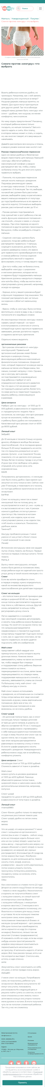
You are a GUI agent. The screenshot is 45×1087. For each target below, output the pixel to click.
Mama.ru (5, 19)
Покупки (34, 19)
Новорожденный (20, 19)
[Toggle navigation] (40, 8)
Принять (22, 1083)
